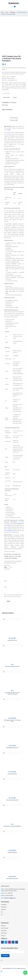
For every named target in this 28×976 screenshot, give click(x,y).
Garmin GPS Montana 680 (12, 878)
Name (5, 580)
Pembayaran (4, 907)
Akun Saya (3, 925)
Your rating (7, 565)
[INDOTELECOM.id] (14, 3)
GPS (7, 12)
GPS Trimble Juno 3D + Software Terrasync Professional (23, 56)
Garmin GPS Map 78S (12, 852)
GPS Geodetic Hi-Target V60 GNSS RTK (12, 826)
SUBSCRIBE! (5, 955)
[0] (15, 7)
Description (14, 118)
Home (2, 12)
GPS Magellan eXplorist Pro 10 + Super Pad (12, 721)
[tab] (14, 118)
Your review (7, 569)
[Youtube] (16, 942)
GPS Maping (12, 12)
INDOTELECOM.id (12, 968)
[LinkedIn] (22, 110)
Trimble (6, 105)
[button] (25, 973)
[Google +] (20, 110)
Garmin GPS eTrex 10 (12, 640)
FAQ (2, 912)
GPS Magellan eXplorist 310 (12, 747)
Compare (15, 97)
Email (5, 587)
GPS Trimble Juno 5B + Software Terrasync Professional (25, 56)
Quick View (5, 625)
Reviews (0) (14, 120)
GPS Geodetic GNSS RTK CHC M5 (12, 666)
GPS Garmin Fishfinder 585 (12, 800)
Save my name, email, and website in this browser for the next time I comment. (13, 595)
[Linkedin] (13, 942)
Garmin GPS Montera (12, 774)
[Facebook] (14, 110)
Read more (12, 661)
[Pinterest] (18, 110)
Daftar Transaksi (4, 928)
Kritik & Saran (4, 933)
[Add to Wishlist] (5, 620)
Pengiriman (3, 909)
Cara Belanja (3, 904)
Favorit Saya (4, 930)
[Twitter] (16, 110)
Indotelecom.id (10, 530)
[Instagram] (9, 942)
